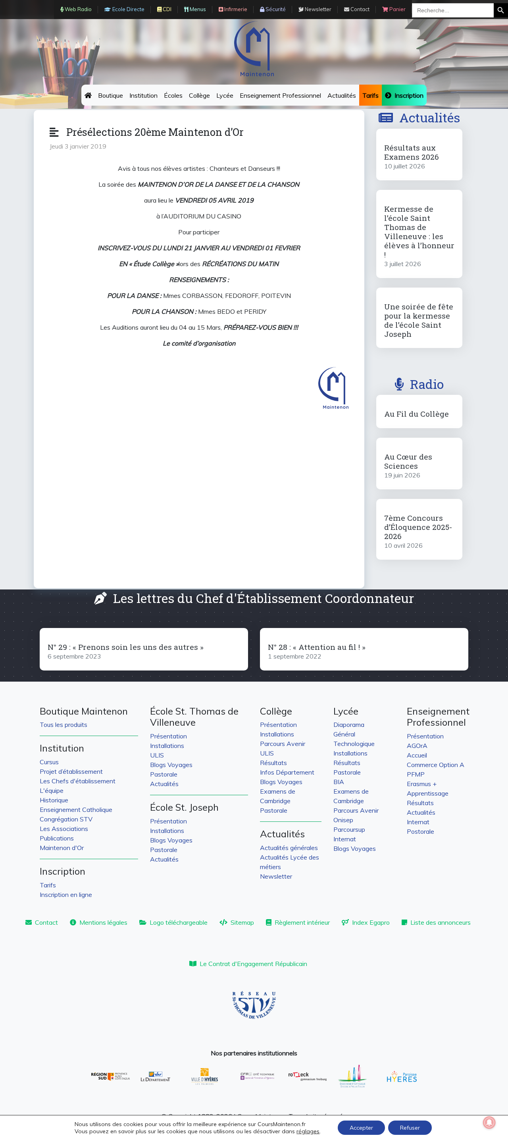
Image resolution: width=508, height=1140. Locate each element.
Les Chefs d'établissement (77, 781)
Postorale (420, 831)
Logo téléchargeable (179, 922)
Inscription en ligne (66, 894)
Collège (199, 95)
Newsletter (276, 876)
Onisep (343, 820)
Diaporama (348, 724)
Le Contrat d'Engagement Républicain (253, 964)
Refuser (410, 1127)
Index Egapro (371, 922)
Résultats (273, 763)
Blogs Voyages (171, 765)
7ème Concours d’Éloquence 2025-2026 (418, 527)
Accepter (361, 1127)
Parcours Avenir (282, 744)
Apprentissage (427, 793)
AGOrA (417, 746)
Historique (54, 800)
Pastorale (163, 774)
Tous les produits (63, 724)
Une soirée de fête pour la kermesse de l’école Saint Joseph (418, 320)
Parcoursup (349, 829)
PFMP (416, 774)
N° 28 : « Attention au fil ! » (317, 647)
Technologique (354, 744)
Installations (167, 746)
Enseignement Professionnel (280, 95)
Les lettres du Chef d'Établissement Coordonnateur (263, 598)
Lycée (224, 95)
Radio (427, 383)
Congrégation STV (66, 819)
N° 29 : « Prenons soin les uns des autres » (126, 647)
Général (344, 734)
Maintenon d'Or (62, 848)
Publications (57, 838)
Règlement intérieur (302, 922)
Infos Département (287, 772)
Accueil (417, 755)
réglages (307, 1131)
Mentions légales (103, 922)
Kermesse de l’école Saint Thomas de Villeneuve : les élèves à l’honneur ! (419, 231)
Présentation (168, 736)
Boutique (110, 95)
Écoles (173, 95)
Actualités (341, 95)
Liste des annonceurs (440, 922)
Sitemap (242, 922)
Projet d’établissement (71, 771)
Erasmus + (422, 784)
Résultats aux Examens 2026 (411, 152)
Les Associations (64, 829)
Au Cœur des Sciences (408, 461)
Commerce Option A (435, 765)
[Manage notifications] (489, 1122)
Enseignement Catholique (76, 809)
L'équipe (52, 790)
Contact (46, 922)
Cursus (49, 762)
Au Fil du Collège (416, 414)
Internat (344, 839)
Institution (143, 95)
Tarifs (48, 885)
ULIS (157, 755)
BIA (338, 782)
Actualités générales (289, 848)
